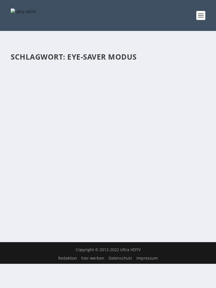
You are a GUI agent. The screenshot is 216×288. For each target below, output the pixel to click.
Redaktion (67, 258)
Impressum (147, 258)
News (99, 94)
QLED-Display (116, 177)
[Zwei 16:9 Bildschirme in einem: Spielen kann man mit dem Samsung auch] (108, 151)
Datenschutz (120, 258)
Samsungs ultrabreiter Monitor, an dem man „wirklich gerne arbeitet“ (98, 83)
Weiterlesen (33, 130)
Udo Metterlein (34, 94)
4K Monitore (83, 94)
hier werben (92, 258)
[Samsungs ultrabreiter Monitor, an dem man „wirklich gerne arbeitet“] (108, 68)
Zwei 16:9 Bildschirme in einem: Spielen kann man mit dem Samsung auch (103, 166)
